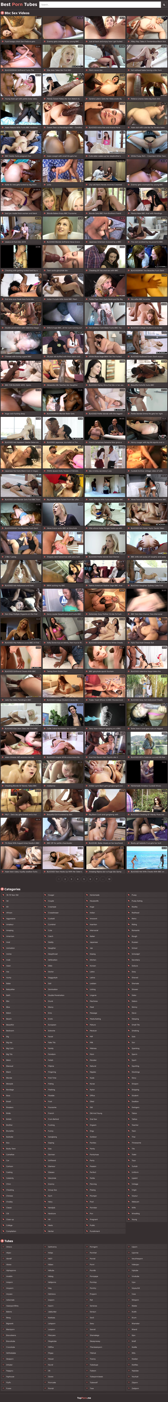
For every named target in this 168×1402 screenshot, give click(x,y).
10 (109, 879)
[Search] (164, 5)
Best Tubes (19, 4)
